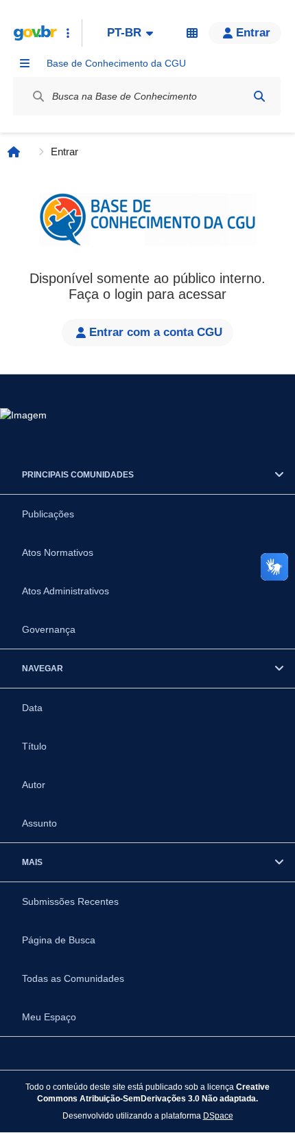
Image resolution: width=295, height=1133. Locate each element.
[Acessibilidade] (192, 33)
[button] (245, 33)
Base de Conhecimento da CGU (116, 63)
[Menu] (25, 63)
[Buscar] (259, 96)
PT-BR (124, 32)
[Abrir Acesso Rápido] (68, 33)
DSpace (218, 1115)
